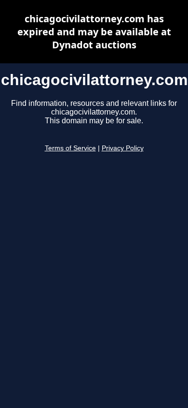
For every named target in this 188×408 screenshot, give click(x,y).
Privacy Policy (123, 148)
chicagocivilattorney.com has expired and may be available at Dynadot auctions (94, 31)
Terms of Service (70, 148)
